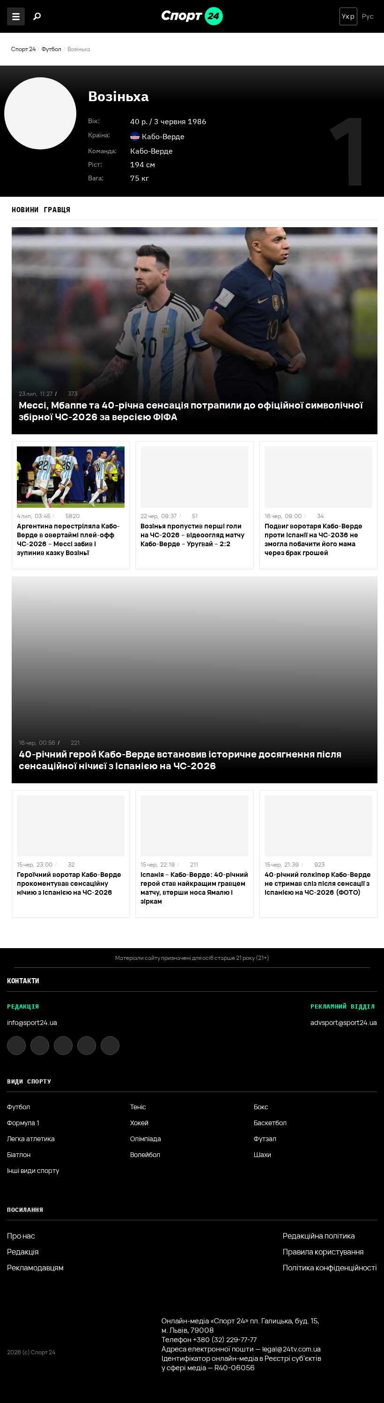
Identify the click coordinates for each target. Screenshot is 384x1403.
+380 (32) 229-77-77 (225, 1339)
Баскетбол (270, 1123)
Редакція (23, 1251)
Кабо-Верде (151, 151)
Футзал (265, 1139)
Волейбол (145, 1154)
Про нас (21, 1236)
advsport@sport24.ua (343, 1022)
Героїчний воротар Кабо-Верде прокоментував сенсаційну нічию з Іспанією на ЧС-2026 (69, 883)
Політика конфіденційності (330, 1267)
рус (368, 16)
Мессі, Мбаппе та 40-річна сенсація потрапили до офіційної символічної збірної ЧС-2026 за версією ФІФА (191, 411)
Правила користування (323, 1251)
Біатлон (18, 1154)
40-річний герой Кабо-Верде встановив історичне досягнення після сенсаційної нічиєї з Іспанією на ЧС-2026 (180, 760)
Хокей (139, 1123)
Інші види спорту (33, 1170)
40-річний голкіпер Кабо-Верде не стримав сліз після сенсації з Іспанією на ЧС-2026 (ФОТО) (318, 883)
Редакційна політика (319, 1236)
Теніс (138, 1107)
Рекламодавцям (35, 1267)
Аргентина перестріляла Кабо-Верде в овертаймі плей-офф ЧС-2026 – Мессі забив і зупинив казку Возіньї (68, 539)
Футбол (51, 49)
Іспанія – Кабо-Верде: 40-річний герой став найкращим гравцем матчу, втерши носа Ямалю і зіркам (194, 888)
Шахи (262, 1154)
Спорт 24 (23, 49)
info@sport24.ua (32, 1022)
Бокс (261, 1107)
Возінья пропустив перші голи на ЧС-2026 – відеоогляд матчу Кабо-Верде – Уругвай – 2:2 (192, 534)
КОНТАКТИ (23, 981)
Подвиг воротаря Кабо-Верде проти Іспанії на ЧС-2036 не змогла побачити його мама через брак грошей (313, 539)
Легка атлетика (31, 1139)
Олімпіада (145, 1139)
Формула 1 (23, 1123)
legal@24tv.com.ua (291, 1348)
